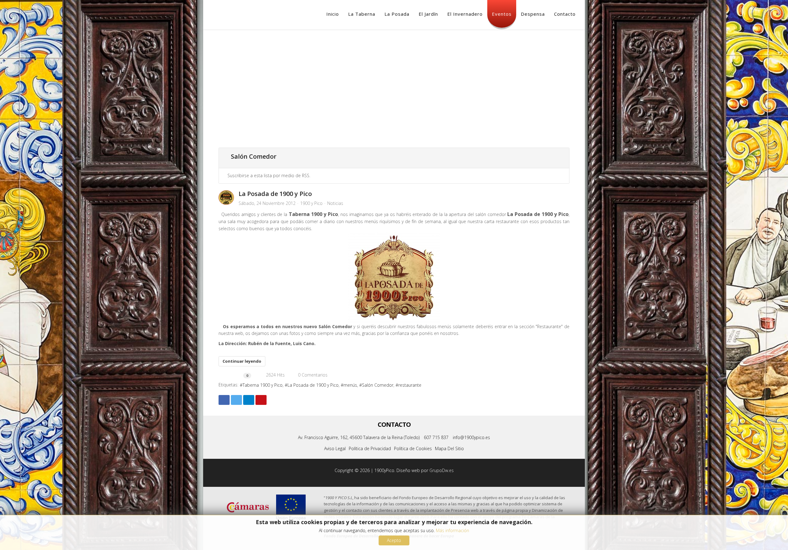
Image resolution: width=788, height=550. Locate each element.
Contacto (565, 14)
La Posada (396, 14)
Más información (452, 530)
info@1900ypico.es (471, 437)
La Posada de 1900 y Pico (275, 193)
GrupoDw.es (441, 470)
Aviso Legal (335, 448)
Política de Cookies (413, 448)
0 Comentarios (312, 375)
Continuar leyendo (242, 361)
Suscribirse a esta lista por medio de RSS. (268, 175)
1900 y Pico (311, 203)
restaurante (409, 385)
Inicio (332, 14)
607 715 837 (436, 437)
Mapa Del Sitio (449, 448)
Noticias (335, 203)
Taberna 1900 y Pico (263, 385)
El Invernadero (465, 14)
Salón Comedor (377, 385)
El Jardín (428, 14)
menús (350, 385)
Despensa (533, 14)
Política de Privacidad (370, 448)
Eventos (502, 14)
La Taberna (361, 14)
